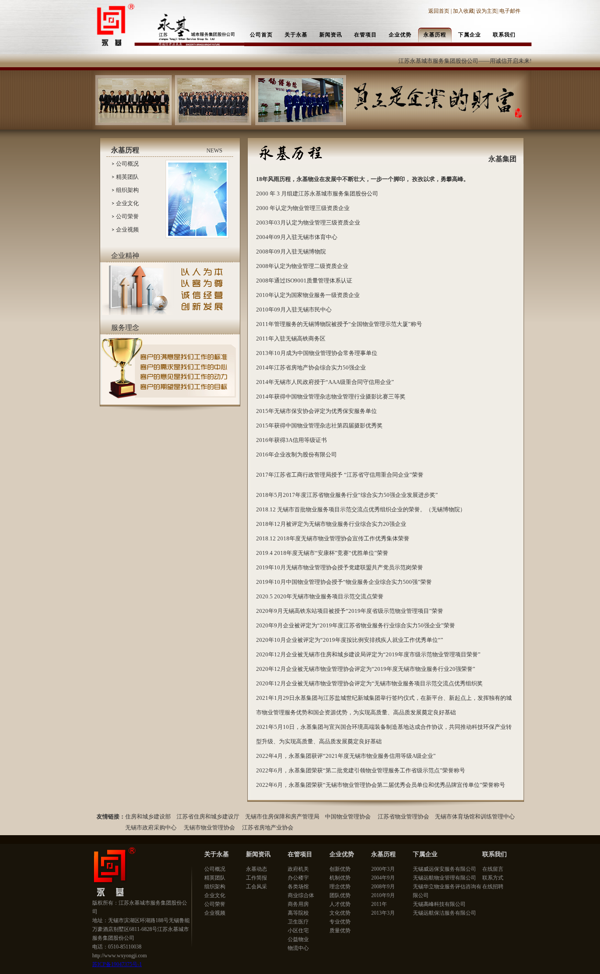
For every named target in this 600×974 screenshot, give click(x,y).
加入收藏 (463, 11)
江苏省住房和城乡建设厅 (208, 816)
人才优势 (340, 904)
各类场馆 (298, 886)
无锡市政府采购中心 (151, 827)
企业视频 (127, 229)
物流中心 (298, 948)
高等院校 (298, 913)
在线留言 (492, 869)
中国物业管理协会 (348, 816)
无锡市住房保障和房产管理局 (282, 816)
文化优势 (340, 913)
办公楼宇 (298, 878)
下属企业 (425, 854)
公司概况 (127, 163)
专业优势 (340, 922)
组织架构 (127, 190)
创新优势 (340, 869)
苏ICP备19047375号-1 (117, 964)
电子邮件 (509, 11)
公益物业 (298, 939)
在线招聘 (492, 886)
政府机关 (298, 869)
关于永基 (216, 854)
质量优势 (340, 930)
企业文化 (127, 203)
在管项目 (300, 854)
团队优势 (340, 895)
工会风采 (256, 886)
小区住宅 (298, 930)
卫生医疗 (298, 922)
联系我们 (494, 854)
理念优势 (340, 886)
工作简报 (256, 878)
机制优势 (340, 878)
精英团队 (127, 177)
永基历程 (383, 854)
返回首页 (439, 11)
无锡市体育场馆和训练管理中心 (475, 816)
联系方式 (492, 878)
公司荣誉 (127, 216)
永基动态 (256, 869)
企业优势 (341, 854)
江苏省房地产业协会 (267, 827)
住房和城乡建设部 (148, 816)
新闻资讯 (258, 854)
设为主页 (486, 11)
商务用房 (298, 904)
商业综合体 (301, 895)
